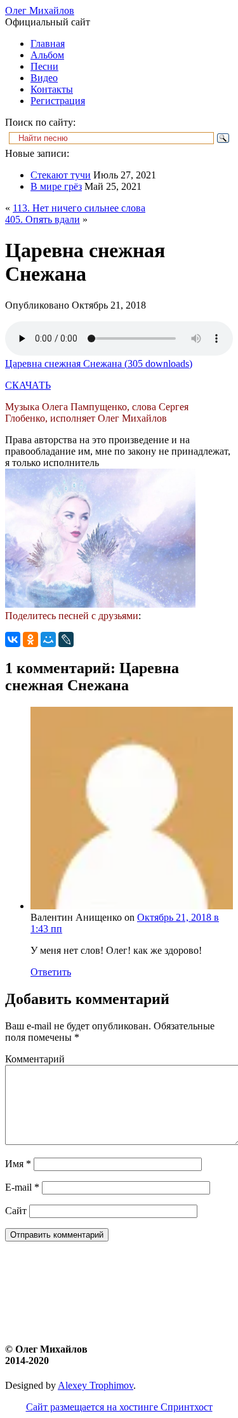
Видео (44, 77)
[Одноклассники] (30, 639)
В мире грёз (56, 186)
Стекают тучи (60, 175)
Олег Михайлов (39, 10)
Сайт (16, 1210)
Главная (47, 43)
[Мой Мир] (48, 639)
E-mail (22, 1187)
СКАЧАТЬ (28, 385)
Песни (44, 66)
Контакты (51, 89)
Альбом (47, 55)
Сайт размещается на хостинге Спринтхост (119, 1406)
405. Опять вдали (42, 219)
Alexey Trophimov (95, 1385)
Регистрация (57, 100)
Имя (18, 1163)
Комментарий (35, 1058)
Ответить (50, 972)
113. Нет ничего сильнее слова (79, 208)
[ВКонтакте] (12, 639)
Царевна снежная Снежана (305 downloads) (98, 363)
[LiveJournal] (66, 639)
